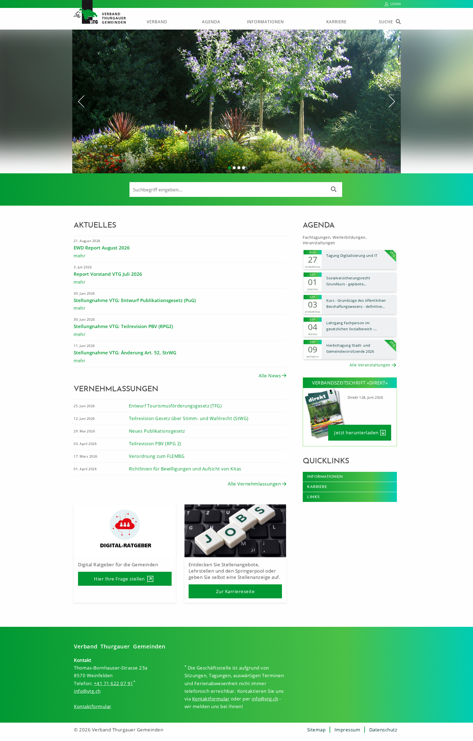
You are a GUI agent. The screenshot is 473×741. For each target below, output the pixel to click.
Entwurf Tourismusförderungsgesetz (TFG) (175, 406)
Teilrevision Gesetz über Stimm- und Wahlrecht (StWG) (189, 418)
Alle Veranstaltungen (370, 364)
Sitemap (316, 729)
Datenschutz (383, 729)
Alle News (270, 375)
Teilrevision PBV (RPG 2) (155, 444)
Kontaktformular (92, 706)
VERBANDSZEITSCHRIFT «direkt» (350, 383)
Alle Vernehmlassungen (254, 484)
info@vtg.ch (87, 691)
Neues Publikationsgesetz (157, 431)
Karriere (336, 21)
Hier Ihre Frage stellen (119, 579)
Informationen (265, 21)
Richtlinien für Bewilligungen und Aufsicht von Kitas (185, 469)
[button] (97, 101)
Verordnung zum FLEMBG (157, 456)
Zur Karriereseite (235, 591)
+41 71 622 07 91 (113, 683)
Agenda (211, 21)
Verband (157, 21)
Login (395, 4)
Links (313, 497)
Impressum (347, 729)
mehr (79, 256)
